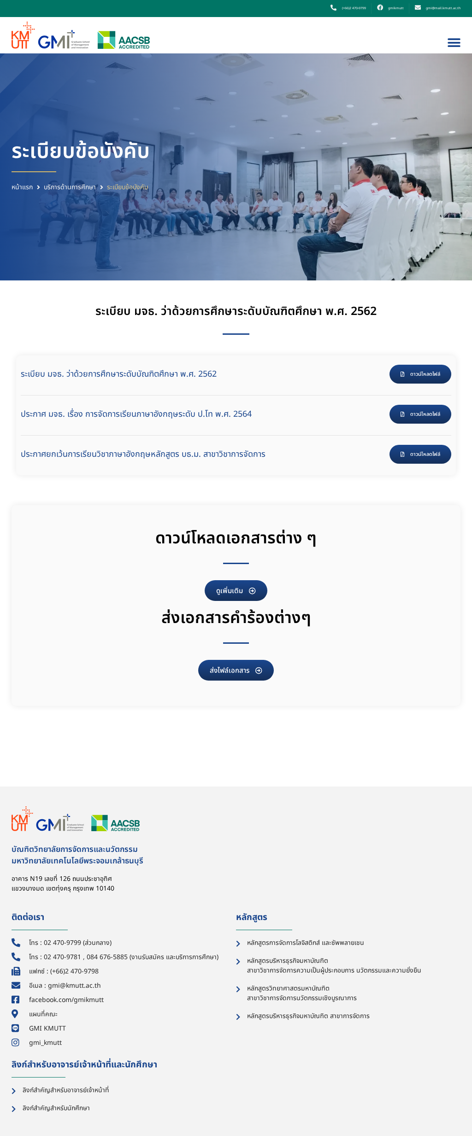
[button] (454, 43)
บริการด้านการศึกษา (70, 187)
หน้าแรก (22, 187)
